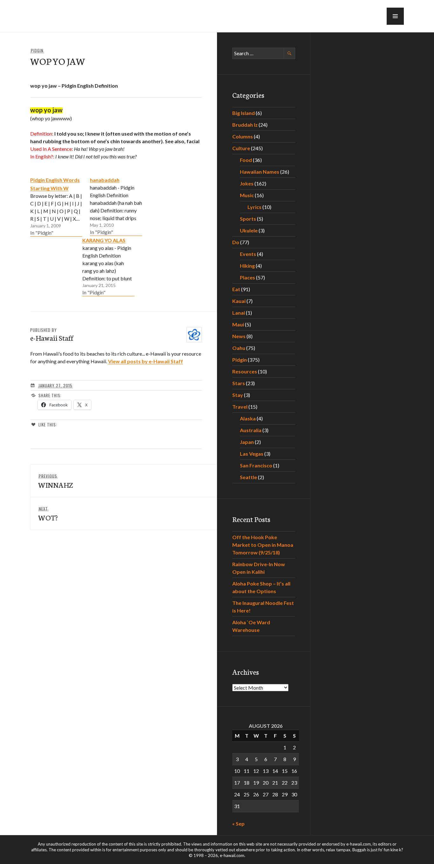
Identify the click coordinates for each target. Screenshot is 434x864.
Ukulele (249, 230)
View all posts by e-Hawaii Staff (145, 361)
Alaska (248, 418)
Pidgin (37, 50)
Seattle (248, 477)
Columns (242, 136)
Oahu (238, 348)
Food (246, 160)
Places (247, 277)
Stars (238, 383)
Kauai (239, 301)
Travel (240, 407)
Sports (248, 219)
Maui (238, 324)
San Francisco (256, 465)
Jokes (247, 183)
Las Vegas (251, 454)
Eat (236, 289)
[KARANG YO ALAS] (108, 266)
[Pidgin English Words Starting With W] (56, 206)
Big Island (243, 113)
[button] (395, 16)
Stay (237, 395)
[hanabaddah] (116, 206)
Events (248, 254)
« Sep (238, 823)
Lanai (238, 313)
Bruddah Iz (245, 125)
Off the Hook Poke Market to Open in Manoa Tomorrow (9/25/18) (262, 544)
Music (247, 195)
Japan (247, 442)
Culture (241, 148)
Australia (250, 430)
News (239, 336)
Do (235, 242)
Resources (244, 371)
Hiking (247, 266)
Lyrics (254, 207)
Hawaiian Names (259, 172)
